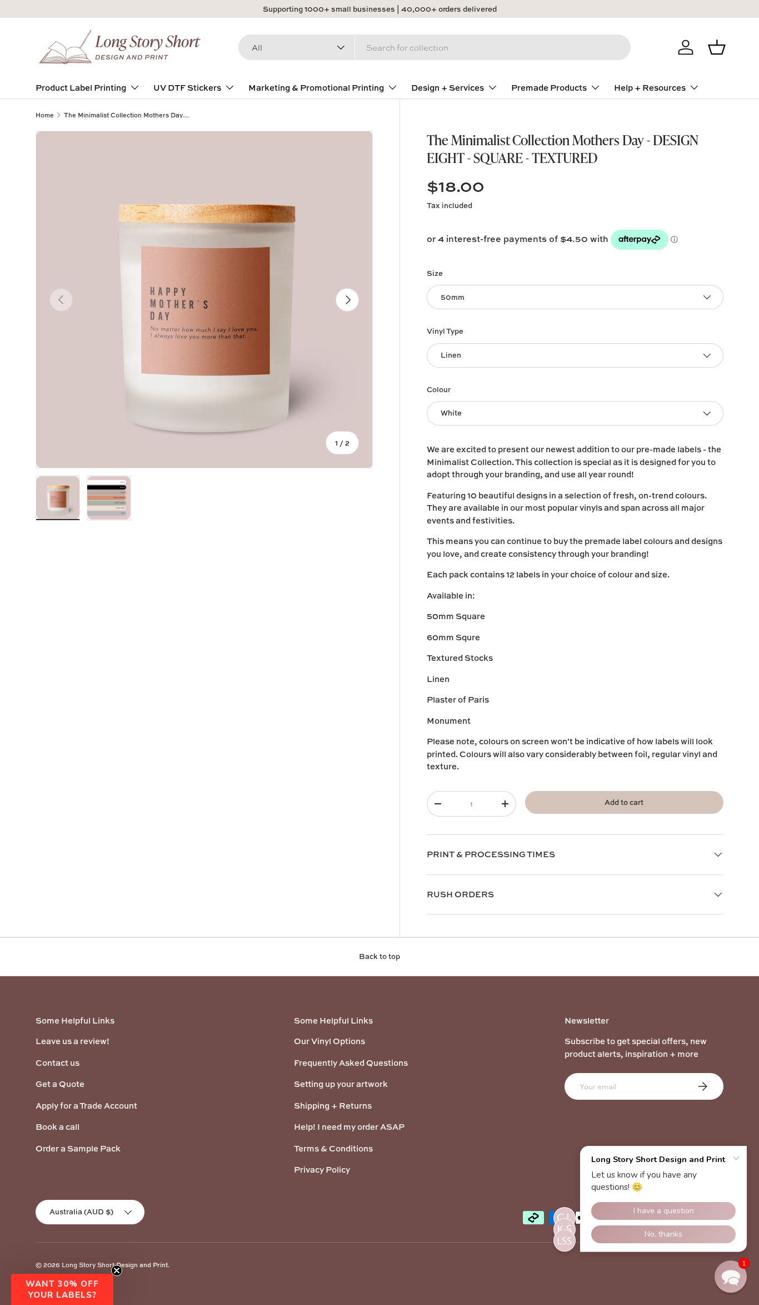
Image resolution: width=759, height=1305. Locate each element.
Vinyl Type (445, 331)
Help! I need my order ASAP (349, 1127)
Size (435, 273)
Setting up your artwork (341, 1084)
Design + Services (447, 87)
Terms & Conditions (333, 1148)
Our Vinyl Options (329, 1041)
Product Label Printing (81, 87)
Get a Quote (60, 1084)
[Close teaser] (116, 1270)
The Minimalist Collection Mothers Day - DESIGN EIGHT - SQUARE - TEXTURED (126, 115)
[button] (62, 1289)
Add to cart (624, 802)
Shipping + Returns (333, 1105)
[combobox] (434, 47)
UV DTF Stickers (187, 87)
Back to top (379, 956)
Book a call (57, 1127)
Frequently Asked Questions (351, 1063)
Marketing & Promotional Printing (316, 87)
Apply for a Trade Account (86, 1105)
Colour (439, 389)
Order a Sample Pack (78, 1148)
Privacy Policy (322, 1169)
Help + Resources (650, 87)
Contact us (57, 1063)
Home (45, 115)
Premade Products (549, 87)
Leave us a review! (72, 1041)
